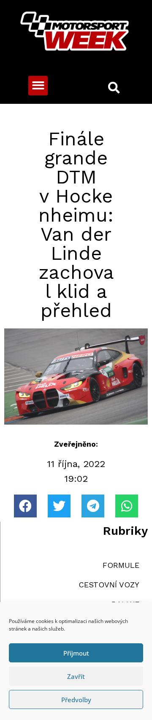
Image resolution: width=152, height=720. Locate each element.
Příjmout (76, 653)
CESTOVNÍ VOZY (109, 584)
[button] (38, 86)
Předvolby (76, 699)
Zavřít (76, 676)
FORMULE (121, 565)
